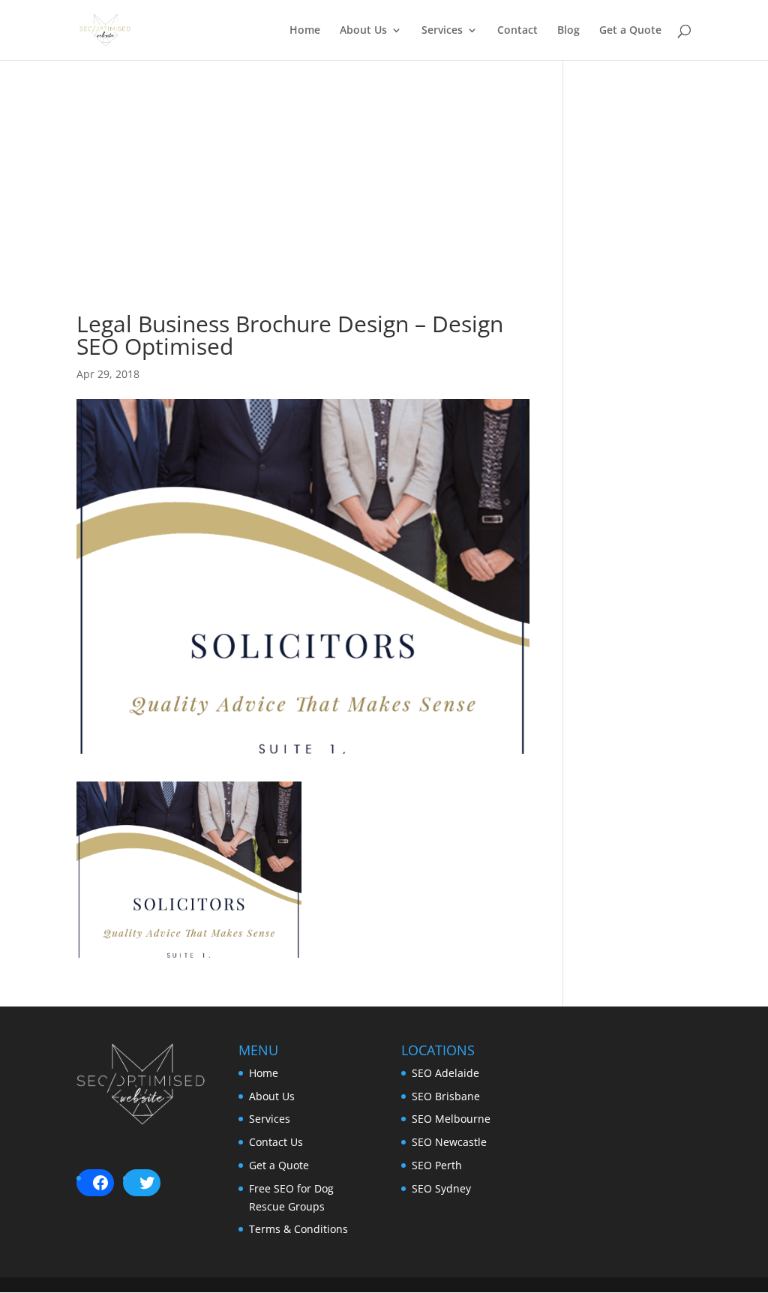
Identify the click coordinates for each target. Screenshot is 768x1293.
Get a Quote (630, 31)
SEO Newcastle (449, 1142)
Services (442, 31)
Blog (568, 31)
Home (305, 31)
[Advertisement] (302, 208)
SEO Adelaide (445, 1073)
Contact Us (276, 1142)
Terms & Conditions (298, 1229)
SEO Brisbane (446, 1096)
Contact (517, 31)
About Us (363, 31)
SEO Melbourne (451, 1119)
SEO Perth (437, 1165)
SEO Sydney (441, 1188)
